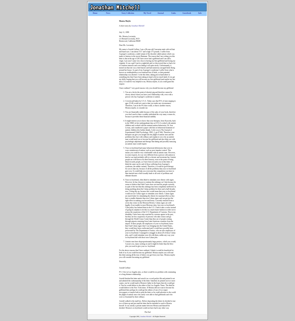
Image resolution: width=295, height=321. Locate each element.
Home (95, 13)
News (108, 13)
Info (200, 13)
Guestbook (187, 13)
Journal (160, 13)
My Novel (147, 13)
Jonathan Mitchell (137, 26)
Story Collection (128, 13)
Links (173, 13)
